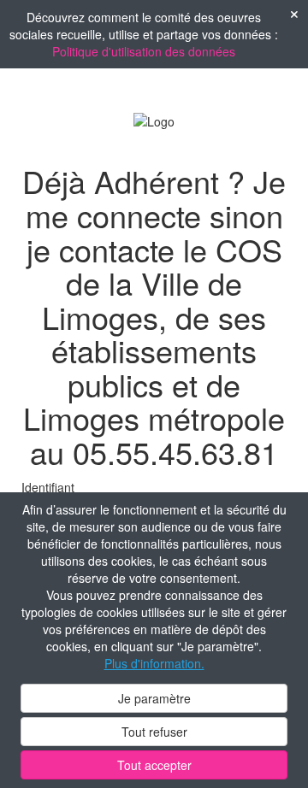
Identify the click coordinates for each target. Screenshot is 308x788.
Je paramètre (154, 698)
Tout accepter (154, 764)
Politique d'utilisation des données (143, 51)
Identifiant (47, 487)
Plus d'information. (154, 663)
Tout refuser (154, 731)
